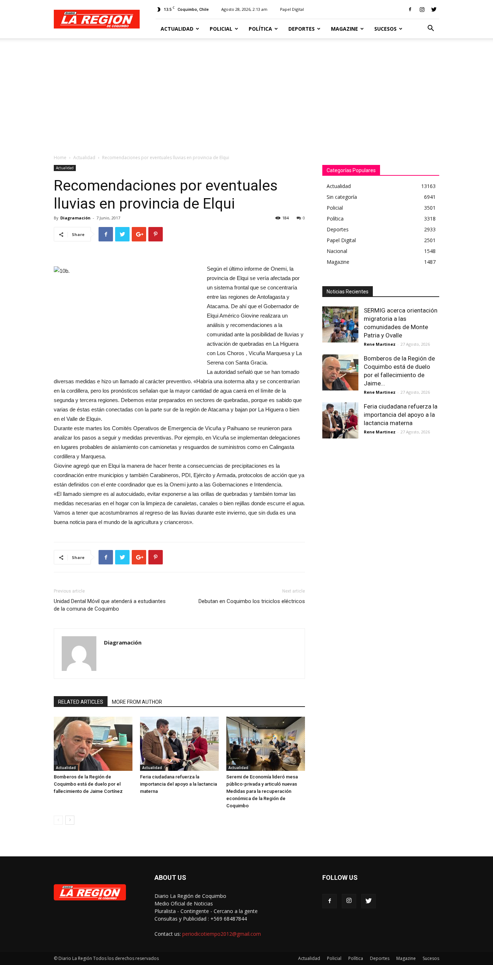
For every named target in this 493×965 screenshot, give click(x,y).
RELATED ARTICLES (80, 702)
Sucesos (385, 28)
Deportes (301, 28)
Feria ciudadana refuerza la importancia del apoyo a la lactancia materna (178, 784)
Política (260, 28)
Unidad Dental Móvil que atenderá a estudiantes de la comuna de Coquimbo (110, 605)
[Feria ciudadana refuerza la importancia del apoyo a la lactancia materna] (179, 744)
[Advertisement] (246, 92)
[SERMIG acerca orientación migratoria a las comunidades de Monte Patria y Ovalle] (340, 324)
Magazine (344, 28)
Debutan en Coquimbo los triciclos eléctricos (251, 601)
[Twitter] (433, 9)
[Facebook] (410, 9)
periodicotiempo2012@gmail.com (221, 933)
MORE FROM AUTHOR (137, 702)
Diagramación (75, 217)
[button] (430, 29)
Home (60, 157)
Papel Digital (292, 9)
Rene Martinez (380, 344)
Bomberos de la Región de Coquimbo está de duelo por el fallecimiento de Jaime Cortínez (88, 784)
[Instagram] (421, 9)
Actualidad (177, 28)
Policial (221, 28)
